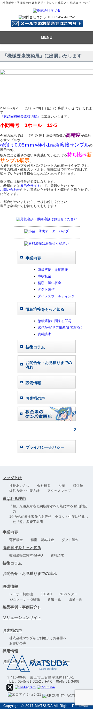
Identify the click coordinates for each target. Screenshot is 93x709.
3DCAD (48, 594)
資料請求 (44, 334)
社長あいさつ (21, 485)
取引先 (79, 485)
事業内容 (10, 532)
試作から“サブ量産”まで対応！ (60, 327)
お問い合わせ (10, 190)
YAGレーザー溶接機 (26, 599)
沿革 (63, 485)
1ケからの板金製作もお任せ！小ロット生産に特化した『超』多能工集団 (50, 519)
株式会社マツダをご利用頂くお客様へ (39, 638)
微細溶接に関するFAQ (54, 321)
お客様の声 (12, 630)
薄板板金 (44, 276)
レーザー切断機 (23, 594)
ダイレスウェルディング (56, 296)
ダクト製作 (46, 289)
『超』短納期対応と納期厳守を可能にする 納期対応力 (50, 508)
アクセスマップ (61, 491)
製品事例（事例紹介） (22, 607)
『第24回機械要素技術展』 (20, 116)
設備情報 (10, 586)
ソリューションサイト (22, 617)
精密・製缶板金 (49, 283)
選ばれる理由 (14, 498)
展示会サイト (30, 186)
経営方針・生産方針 (26, 491)
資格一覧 (56, 599)
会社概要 (46, 485)
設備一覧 (77, 599)
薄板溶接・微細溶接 (53, 270)
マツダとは (12, 478)
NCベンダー (70, 594)
